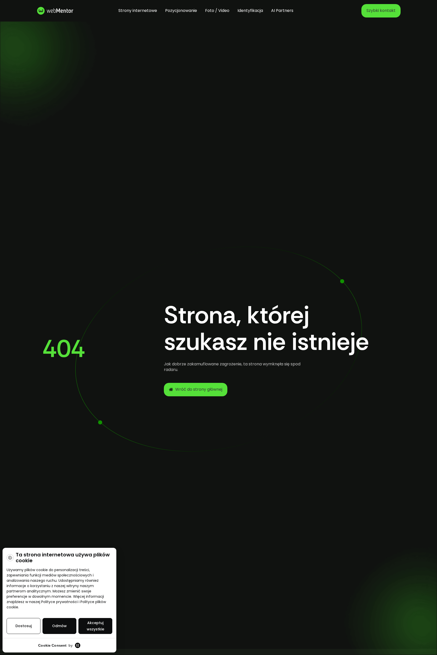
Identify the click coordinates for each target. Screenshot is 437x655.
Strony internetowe (137, 10)
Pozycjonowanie (181, 10)
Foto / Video (217, 10)
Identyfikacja (250, 10)
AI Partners (282, 10)
